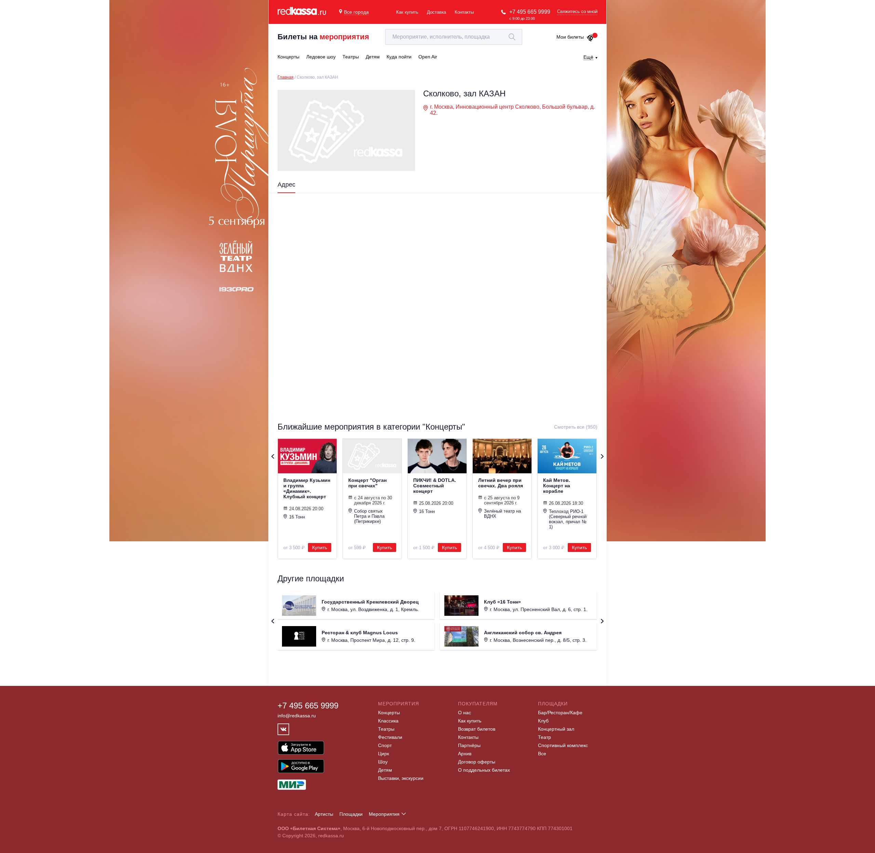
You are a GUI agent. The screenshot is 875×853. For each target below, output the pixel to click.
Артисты (324, 814)
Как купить (407, 12)
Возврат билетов (476, 729)
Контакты (464, 12)
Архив (464, 753)
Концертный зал (556, 729)
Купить (319, 547)
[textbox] (453, 37)
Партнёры (469, 745)
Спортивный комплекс (563, 745)
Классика (388, 720)
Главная (286, 77)
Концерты (389, 712)
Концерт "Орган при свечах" (367, 482)
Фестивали (390, 737)
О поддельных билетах (484, 770)
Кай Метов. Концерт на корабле (556, 485)
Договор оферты (476, 761)
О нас (464, 712)
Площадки (351, 814)
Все (542, 753)
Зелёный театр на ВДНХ (502, 514)
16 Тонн (297, 516)
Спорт (385, 745)
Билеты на (323, 36)
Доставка (436, 12)
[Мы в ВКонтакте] (283, 729)
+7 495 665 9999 (529, 12)
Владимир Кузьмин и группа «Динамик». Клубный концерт (306, 488)
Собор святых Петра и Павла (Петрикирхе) (369, 516)
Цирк (383, 753)
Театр (544, 737)
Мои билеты (570, 37)
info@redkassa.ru (297, 715)
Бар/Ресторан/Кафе (560, 712)
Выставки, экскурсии (400, 778)
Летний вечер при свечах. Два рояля (500, 482)
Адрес (286, 184)
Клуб (543, 720)
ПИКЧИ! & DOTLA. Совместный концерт (434, 485)
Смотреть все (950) (575, 427)
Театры (386, 729)
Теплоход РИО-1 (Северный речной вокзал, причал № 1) (568, 519)
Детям (385, 770)
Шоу (383, 761)
